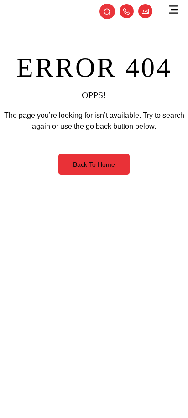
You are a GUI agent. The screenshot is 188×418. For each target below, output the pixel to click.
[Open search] (107, 12)
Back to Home (94, 164)
